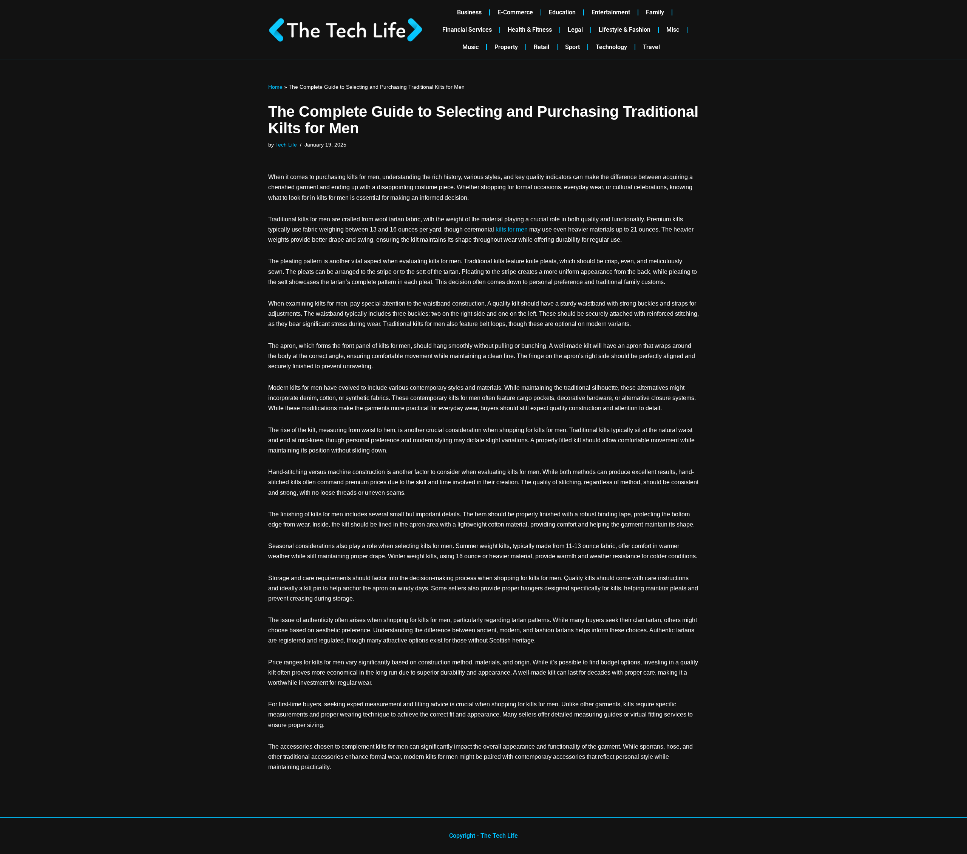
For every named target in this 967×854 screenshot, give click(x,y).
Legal (575, 29)
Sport (572, 47)
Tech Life (286, 145)
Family (655, 12)
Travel (651, 47)
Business (469, 12)
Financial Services (467, 29)
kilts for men (512, 229)
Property (506, 47)
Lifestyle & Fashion (624, 29)
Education (562, 12)
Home (275, 87)
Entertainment (611, 12)
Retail (541, 47)
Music (470, 47)
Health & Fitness (530, 29)
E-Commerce (515, 12)
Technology (611, 47)
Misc (672, 29)
